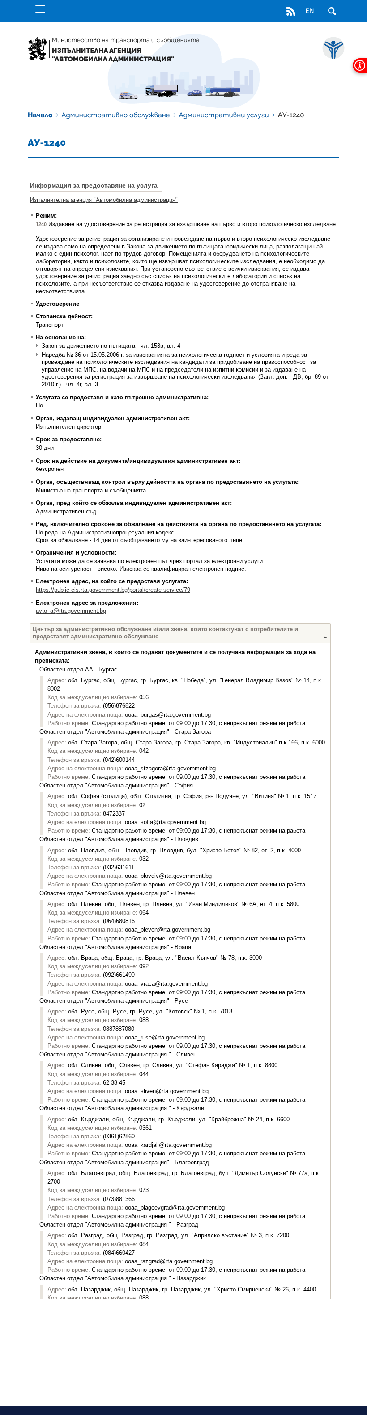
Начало (40, 115)
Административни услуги (224, 115)
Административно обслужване (115, 115)
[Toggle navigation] (40, 9)
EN (309, 11)
